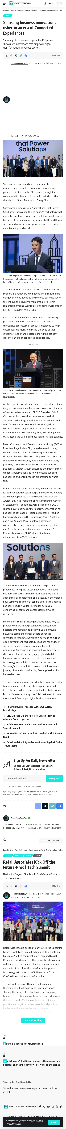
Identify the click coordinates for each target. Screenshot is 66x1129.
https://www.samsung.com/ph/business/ (27, 694)
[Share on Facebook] (11, 55)
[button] (54, 1122)
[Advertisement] (33, 100)
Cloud (8, 855)
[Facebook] (39, 1107)
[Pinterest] (57, 1107)
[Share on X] (16, 55)
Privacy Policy (37, 1121)
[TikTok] (61, 1107)
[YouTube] (48, 1107)
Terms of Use (15, 1123)
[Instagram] (52, 1107)
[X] (44, 1107)
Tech (37, 855)
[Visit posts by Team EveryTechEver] (6, 818)
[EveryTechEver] (20, 3)
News (7, 16)
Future (18, 855)
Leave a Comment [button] (52, 840)
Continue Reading (33, 1020)
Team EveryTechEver (19, 63)
